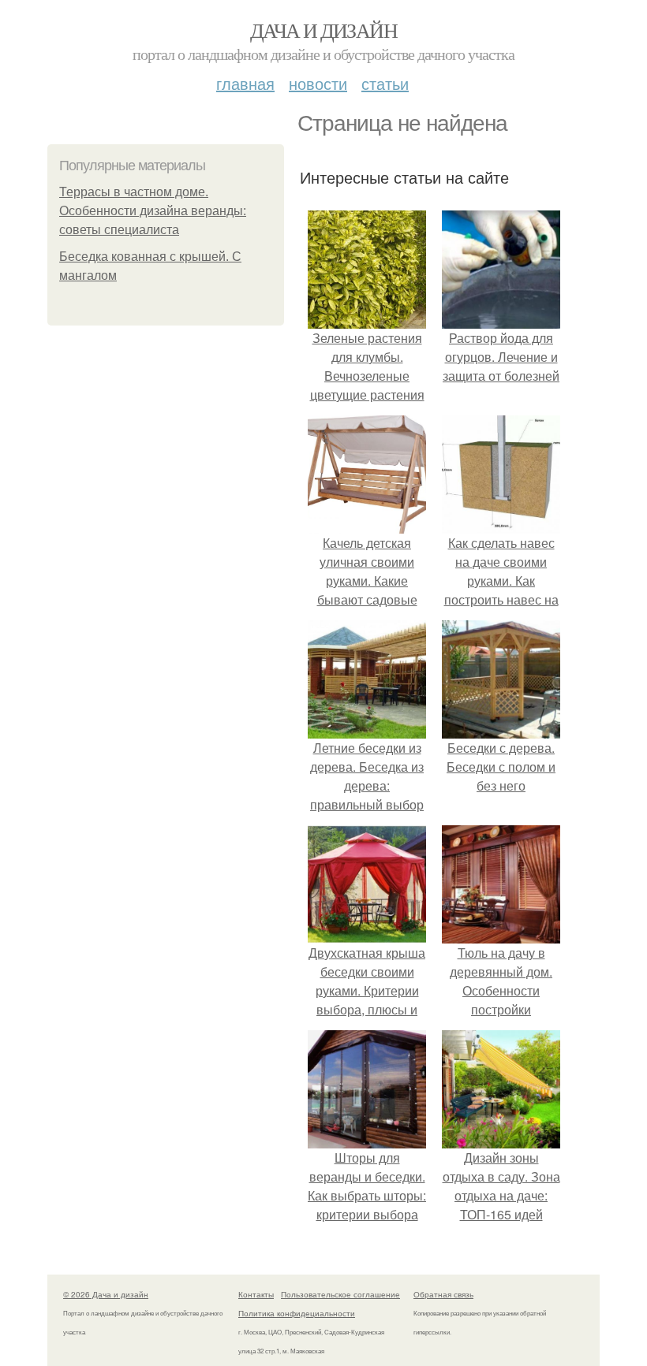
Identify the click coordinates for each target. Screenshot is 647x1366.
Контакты (256, 1294)
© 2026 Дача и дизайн (105, 1294)
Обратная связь (443, 1294)
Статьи (385, 83)
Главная (245, 83)
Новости (318, 83)
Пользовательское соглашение (340, 1294)
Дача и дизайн (323, 30)
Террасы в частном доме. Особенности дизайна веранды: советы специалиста (152, 210)
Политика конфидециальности (296, 1313)
